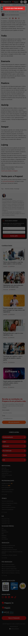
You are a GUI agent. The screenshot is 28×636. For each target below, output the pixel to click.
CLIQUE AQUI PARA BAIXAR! (14, 8)
